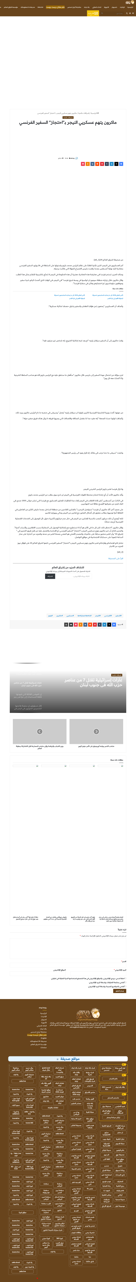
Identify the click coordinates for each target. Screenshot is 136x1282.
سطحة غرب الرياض (46, 1198)
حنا (90, 1257)
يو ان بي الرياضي (76, 1113)
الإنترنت (122, 7)
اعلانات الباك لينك (76, 1080)
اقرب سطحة (46, 1204)
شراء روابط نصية (90, 1073)
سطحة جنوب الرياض (60, 1205)
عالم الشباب (113, 1079)
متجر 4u (90, 1189)
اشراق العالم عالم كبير (76, 1087)
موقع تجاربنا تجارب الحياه (46, 1091)
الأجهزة (106, 7)
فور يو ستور (76, 1182)
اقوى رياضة (90, 1099)
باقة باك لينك (120, 1087)
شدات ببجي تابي (76, 1143)
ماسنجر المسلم (113, 1098)
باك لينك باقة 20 (46, 1078)
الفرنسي (107, 616)
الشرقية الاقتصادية (106, 1145)
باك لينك (87, 7)
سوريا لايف (16, 1105)
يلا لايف (52, 1252)
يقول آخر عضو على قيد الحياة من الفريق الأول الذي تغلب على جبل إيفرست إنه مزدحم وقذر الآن (83, 919)
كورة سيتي (46, 1238)
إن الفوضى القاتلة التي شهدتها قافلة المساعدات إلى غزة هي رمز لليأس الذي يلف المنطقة (91, 684)
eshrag (72, 158)
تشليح (59, 1210)
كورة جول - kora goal (16, 1099)
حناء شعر (76, 1250)
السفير (117, 616)
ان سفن (120, 1132)
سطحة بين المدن (60, 1191)
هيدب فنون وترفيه (90, 1126)
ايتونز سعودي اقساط (90, 1157)
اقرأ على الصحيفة (115, 558)
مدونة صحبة (120, 1199)
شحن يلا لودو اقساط (76, 1157)
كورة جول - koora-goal (29, 1139)
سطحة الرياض (59, 1185)
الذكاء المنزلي (96, 7)
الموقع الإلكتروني (59, 970)
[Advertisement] (68, 33)
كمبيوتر (114, 7)
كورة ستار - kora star (29, 1106)
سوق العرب (59, 1077)
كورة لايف (29, 1182)
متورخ (120, 1166)
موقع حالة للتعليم (90, 1120)
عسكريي (70, 616)
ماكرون (59, 616)
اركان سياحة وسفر (113, 1117)
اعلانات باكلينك (53, 1108)
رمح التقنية (120, 1186)
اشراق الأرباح (106, 1206)
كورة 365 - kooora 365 (29, 1168)
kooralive (15, 1118)
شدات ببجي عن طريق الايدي (76, 1191)
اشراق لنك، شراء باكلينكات (90, 1080)
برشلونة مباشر (46, 1121)
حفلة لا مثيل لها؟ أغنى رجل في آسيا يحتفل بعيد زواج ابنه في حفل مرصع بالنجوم (25, 918)
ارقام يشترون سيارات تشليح (60, 1224)
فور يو (76, 1211)
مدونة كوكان (106, 1150)
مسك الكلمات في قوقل (120, 1127)
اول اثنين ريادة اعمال (120, 1069)
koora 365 (29, 1123)
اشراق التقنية (106, 1126)
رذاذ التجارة (107, 1186)
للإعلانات (34, 1278)
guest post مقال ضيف (46, 1069)
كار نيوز (106, 1155)
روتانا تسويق (120, 1170)
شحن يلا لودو (90, 1226)
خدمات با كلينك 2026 (60, 1091)
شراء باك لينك (90, 1068)
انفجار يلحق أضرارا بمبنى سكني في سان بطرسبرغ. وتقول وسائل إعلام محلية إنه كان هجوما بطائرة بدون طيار (111, 919)
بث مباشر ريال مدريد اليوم (46, 1245)
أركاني (120, 1195)
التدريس (90, 1086)
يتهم (49, 616)
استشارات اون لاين (106, 1176)
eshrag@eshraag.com (78, 1027)
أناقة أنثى (106, 1159)
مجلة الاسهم (120, 1144)
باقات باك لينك (76, 1073)
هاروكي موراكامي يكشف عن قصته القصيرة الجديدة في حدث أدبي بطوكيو (55, 918)
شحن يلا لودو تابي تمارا (76, 1198)
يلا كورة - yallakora (15, 1113)
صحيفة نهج (120, 1155)
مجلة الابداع (106, 1170)
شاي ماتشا (90, 1261)
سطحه (46, 1184)
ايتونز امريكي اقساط (76, 1205)
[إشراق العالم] (130, 2)
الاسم (123, 961)
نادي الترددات (120, 1175)
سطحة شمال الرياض (60, 1198)
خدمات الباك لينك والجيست (59, 1070)
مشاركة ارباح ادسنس (106, 1069)
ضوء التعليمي (120, 1106)
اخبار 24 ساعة (76, 1119)
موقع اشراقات (120, 1112)
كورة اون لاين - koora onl (29, 1161)
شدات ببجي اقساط (90, 1137)
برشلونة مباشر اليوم (16, 1069)
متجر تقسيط (76, 1169)
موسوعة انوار (120, 1206)
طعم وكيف (120, 1190)
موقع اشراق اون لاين (106, 1112)
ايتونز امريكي (76, 1149)
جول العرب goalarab (60, 1244)
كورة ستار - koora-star (16, 1132)
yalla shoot (46, 1116)
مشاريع (46, 1096)
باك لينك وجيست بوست (90, 1105)
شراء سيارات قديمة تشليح (52, 1230)
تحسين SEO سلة (106, 1088)
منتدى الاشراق (90, 1092)
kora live (29, 1118)
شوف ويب (106, 1139)
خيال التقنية (120, 1139)
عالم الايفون (120, 1150)
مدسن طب (76, 1099)
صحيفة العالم (76, 1125)
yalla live (22, 1081)
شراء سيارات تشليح (59, 1218)
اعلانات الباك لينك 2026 (76, 1093)
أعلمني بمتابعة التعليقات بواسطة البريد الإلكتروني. (107, 982)
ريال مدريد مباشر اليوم (29, 1069)
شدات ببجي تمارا (76, 1137)
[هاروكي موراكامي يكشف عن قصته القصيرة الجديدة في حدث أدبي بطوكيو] (54, 840)
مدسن (106, 1166)
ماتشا (76, 1257)
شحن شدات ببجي (90, 1218)
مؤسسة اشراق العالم (11, 7)
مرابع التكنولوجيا (106, 1133)
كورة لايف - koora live (29, 1240)
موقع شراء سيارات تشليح (46, 1218)
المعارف (120, 1181)
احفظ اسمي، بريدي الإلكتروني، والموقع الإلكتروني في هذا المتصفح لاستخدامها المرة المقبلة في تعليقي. (88, 978)
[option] (68, 688)
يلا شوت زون (29, 1267)
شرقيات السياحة (107, 1200)
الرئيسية (130, 7)
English (40, 7)
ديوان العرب (59, 1096)
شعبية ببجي (89, 1233)
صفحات (43, 1047)
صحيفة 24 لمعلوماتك (28, 7)
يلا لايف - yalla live (29, 1113)
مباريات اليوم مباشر (59, 1121)
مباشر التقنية (106, 1195)
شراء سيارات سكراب (46, 1211)
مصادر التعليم (76, 1103)
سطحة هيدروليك (46, 1191)
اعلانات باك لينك (60, 1102)
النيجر (97, 616)
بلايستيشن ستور (90, 1238)
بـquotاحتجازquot (84, 616)
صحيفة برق (106, 1106)
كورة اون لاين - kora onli (29, 1099)
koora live (29, 1089)
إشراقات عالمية (83, 113)
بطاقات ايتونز (76, 1233)
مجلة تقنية (90, 1112)
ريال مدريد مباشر (59, 1128)
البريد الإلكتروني (120, 970)
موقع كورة (22, 1212)
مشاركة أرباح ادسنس (74, 7)
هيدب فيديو (106, 1181)
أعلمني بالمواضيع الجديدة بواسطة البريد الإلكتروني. (106, 986)
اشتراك (50, 576)
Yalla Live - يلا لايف (16, 1154)
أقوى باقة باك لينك (46, 1084)
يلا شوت (60, 1116)
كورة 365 (60, 1238)
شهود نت (106, 1190)
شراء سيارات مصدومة (46, 1224)
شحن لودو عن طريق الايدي (76, 1227)
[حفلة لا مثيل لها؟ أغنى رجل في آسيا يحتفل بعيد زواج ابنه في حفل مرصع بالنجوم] (25, 840)
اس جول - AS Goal (16, 1168)
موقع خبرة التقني (120, 1160)
